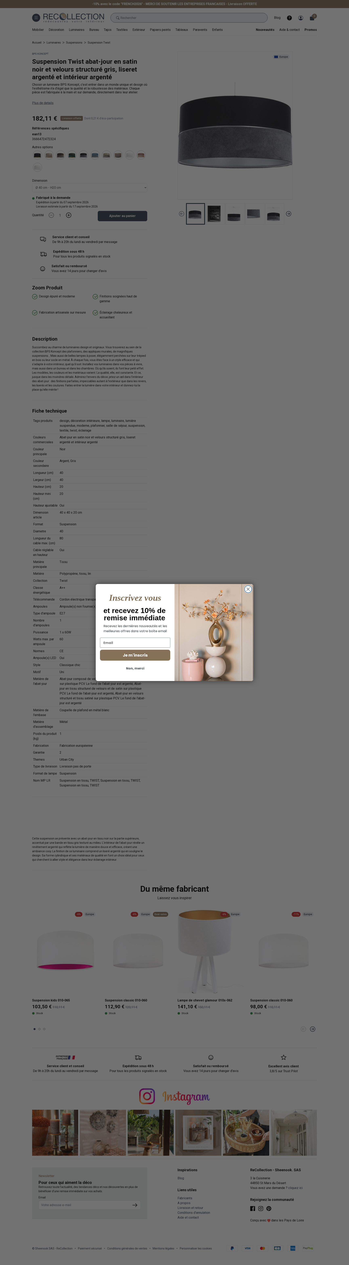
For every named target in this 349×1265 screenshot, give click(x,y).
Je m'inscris (135, 655)
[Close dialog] (248, 589)
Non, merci (135, 668)
